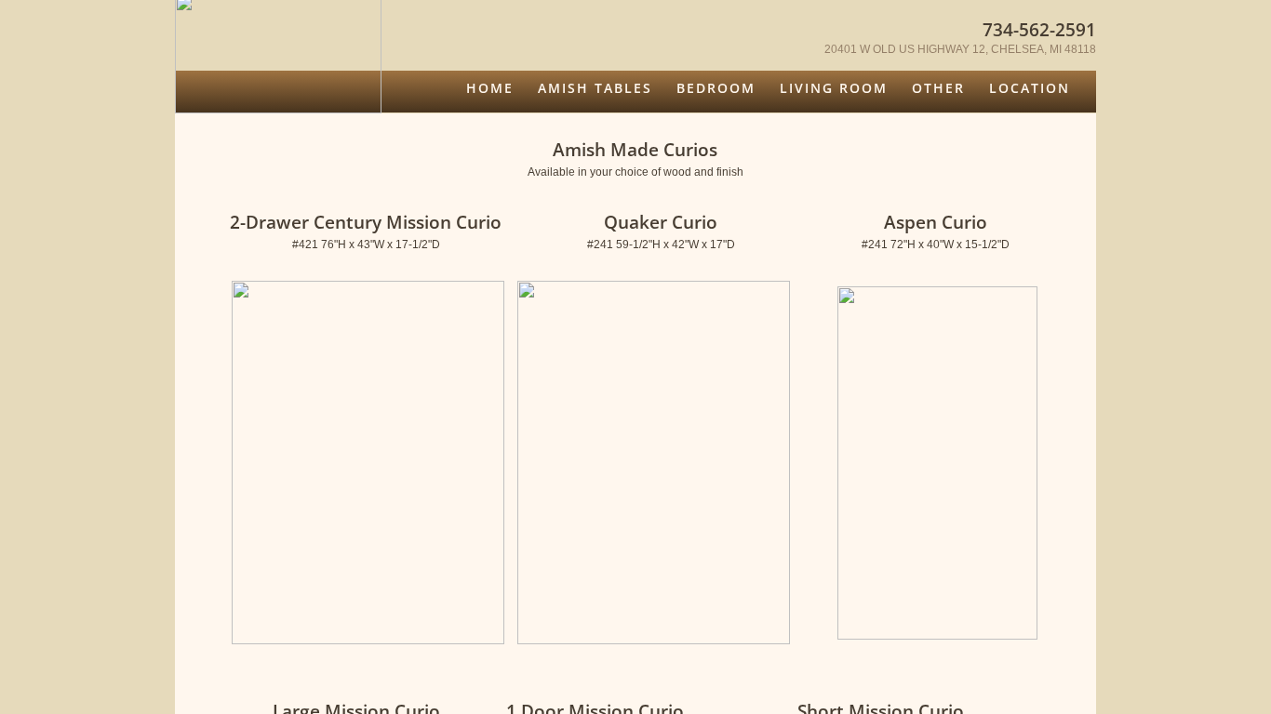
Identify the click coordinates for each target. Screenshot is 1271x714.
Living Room (834, 88)
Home (490, 88)
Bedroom (716, 88)
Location (1029, 88)
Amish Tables (595, 88)
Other (938, 88)
